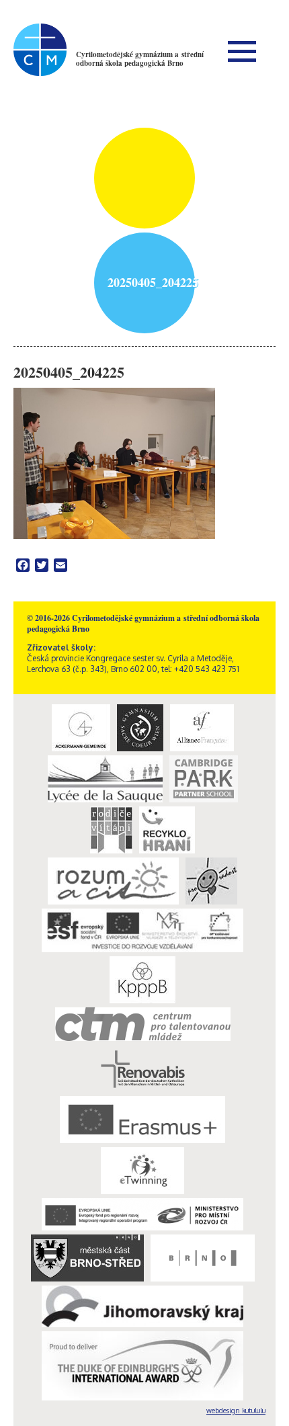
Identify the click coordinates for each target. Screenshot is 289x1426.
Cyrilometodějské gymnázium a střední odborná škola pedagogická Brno (140, 59)
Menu (242, 51)
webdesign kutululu (235, 1411)
